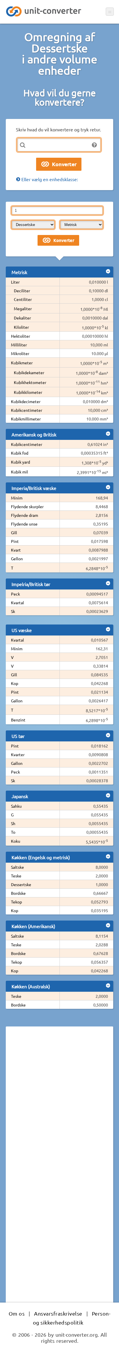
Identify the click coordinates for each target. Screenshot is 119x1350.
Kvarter (18, 754)
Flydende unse (24, 523)
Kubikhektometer (30, 382)
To (13, 832)
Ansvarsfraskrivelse (58, 1313)
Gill (14, 532)
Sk (13, 611)
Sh (13, 823)
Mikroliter (20, 353)
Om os (17, 1313)
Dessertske (21, 884)
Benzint (18, 719)
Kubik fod (19, 452)
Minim (17, 497)
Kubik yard (20, 461)
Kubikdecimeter (25, 401)
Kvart (16, 549)
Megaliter (23, 308)
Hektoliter (20, 336)
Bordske (18, 893)
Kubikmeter (22, 362)
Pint (15, 541)
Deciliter (22, 290)
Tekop (16, 901)
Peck (15, 593)
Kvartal (17, 602)
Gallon (17, 700)
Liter (15, 281)
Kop (14, 683)
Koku (15, 841)
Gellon (17, 558)
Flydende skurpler (27, 506)
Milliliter (19, 344)
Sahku (16, 806)
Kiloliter (21, 327)
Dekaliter (22, 317)
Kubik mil (19, 471)
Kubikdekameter (29, 372)
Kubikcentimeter (26, 410)
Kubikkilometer (28, 392)
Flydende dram (24, 515)
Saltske (17, 867)
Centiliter (23, 299)
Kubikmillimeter (26, 418)
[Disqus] (59, 1110)
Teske (16, 875)
